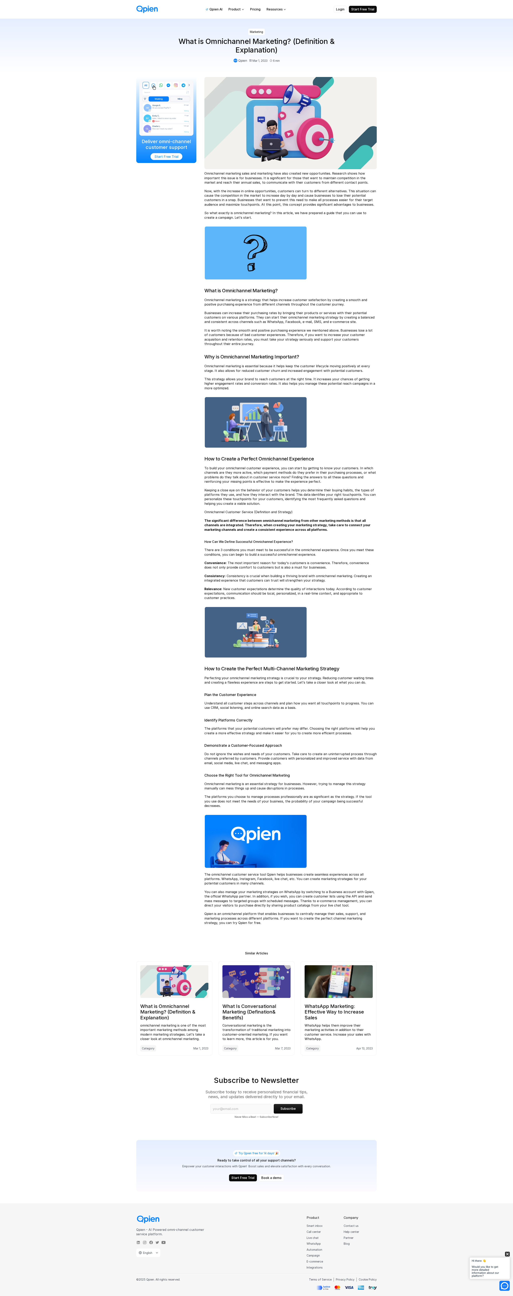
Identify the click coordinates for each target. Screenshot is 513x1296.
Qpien (271, 874)
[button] (490, 1265)
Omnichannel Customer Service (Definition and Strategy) (248, 512)
